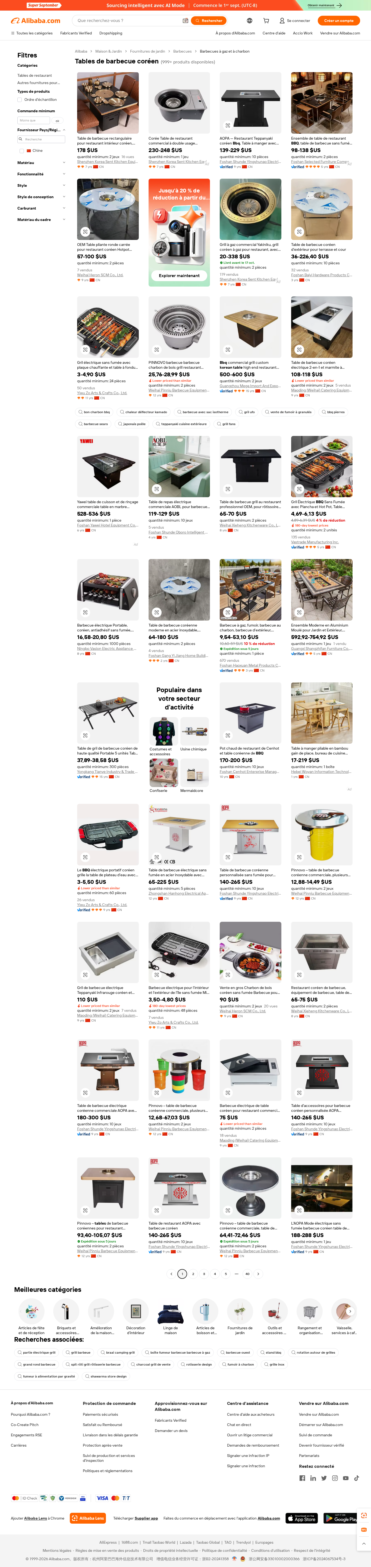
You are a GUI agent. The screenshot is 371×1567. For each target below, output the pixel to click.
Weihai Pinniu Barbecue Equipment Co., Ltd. (179, 390)
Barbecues (182, 51)
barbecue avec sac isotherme (205, 412)
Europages (264, 1542)
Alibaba (81, 51)
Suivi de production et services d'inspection (109, 1458)
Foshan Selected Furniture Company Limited (322, 161)
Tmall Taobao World (159, 1542)
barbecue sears (96, 424)
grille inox (277, 1364)
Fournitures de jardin (147, 51)
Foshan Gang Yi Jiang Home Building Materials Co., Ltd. (179, 655)
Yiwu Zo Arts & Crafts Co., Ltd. (102, 393)
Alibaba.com (269, 1518)
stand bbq (273, 1352)
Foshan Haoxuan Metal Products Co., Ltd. (250, 665)
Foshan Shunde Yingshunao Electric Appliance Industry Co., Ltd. (250, 161)
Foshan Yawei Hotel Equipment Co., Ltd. (108, 525)
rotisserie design (199, 1364)
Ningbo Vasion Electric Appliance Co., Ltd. (108, 648)
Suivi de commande (315, 1435)
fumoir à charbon (241, 1364)
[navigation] (41, 663)
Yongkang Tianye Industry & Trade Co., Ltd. (108, 771)
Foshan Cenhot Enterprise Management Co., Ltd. (250, 771)
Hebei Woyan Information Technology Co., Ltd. (322, 771)
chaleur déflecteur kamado (146, 412)
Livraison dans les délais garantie (110, 1435)
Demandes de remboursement (253, 1445)
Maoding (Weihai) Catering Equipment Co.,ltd (322, 390)
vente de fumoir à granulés (291, 412)
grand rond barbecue (39, 1364)
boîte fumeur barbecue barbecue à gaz (180, 1352)
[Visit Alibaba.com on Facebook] (302, 1478)
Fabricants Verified (170, 1420)
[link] (364, 1515)
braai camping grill (120, 1352)
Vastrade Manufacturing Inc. (315, 542)
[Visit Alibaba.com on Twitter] (324, 1478)
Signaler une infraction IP (248, 1455)
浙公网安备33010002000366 (274, 1559)
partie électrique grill (39, 1352)
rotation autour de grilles (316, 1352)
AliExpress (108, 1542)
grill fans (228, 424)
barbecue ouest (238, 1352)
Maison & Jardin (108, 51)
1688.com (129, 1542)
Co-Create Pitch (25, 1424)
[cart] (267, 21)
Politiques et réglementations (108, 1471)
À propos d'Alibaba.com (32, 1403)
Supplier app (146, 1518)
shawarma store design (109, 1376)
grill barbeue (80, 1352)
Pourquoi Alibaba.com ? (30, 1414)
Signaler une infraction (246, 1466)
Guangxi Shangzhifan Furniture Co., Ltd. (322, 648)
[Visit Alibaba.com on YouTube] (345, 1478)
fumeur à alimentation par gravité (49, 1376)
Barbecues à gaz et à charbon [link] (225, 51)
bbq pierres (336, 412)
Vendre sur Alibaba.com (319, 1414)
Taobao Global (208, 1542)
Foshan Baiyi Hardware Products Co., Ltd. (322, 275)
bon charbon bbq (97, 412)
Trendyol (243, 1542)
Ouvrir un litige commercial (249, 1435)
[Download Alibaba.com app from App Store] (301, 1518)
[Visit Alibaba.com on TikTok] (356, 1478)
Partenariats (309, 1455)
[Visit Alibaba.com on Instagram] (335, 1478)
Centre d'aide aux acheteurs (251, 1414)
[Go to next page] (258, 1274)
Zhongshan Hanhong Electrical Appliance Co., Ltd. (179, 893)
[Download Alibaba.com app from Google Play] (341, 1518)
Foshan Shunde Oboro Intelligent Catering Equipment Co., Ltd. (179, 532)
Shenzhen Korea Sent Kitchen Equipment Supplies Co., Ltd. (108, 161)
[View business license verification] (234, 1559)
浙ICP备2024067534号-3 (324, 1559)
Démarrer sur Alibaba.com (321, 1424)
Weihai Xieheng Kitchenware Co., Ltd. (250, 525)
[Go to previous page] (171, 1274)
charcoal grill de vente (153, 1364)
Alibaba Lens (35, 1518)
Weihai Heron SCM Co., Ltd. (100, 275)
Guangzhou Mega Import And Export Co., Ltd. (250, 386)
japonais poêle (135, 424)
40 (248, 1274)
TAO (227, 1542)
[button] (185, 20)
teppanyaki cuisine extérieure (184, 424)
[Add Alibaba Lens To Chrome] (88, 1518)
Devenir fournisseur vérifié (321, 1445)
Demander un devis (171, 1430)
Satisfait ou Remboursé (102, 1424)
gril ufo (249, 412)
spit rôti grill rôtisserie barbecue (96, 1364)
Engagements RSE (26, 1435)
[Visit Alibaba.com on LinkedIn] (313, 1478)
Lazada (185, 1542)
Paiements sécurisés (100, 1414)
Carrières (19, 1445)
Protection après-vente (102, 1445)
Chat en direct (239, 1424)
